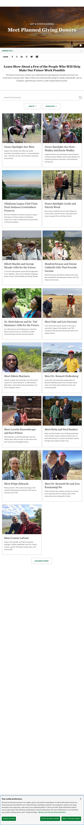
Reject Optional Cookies (71, 818)
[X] (17, 57)
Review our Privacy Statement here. (52, 812)
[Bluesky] (32, 57)
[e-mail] (37, 57)
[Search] (80, 97)
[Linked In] (22, 57)
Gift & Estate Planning (42, 24)
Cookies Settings (9, 818)
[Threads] (26, 57)
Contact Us (7, 51)
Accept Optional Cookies (50, 818)
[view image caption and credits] (80, 44)
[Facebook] (12, 57)
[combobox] (32, 106)
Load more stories (42, 561)
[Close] (80, 799)
